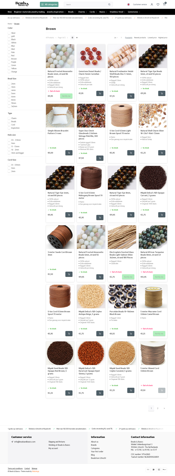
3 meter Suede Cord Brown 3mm (60, 253)
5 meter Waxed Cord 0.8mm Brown (150, 369)
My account (53, 448)
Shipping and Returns (57, 442)
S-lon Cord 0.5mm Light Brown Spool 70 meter (120, 131)
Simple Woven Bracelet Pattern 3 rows (58, 131)
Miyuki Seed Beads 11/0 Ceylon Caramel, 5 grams (121, 369)
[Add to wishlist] (70, 48)
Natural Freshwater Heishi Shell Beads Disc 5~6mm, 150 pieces (121, 74)
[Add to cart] (99, 93)
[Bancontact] (159, 470)
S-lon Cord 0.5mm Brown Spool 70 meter (59, 312)
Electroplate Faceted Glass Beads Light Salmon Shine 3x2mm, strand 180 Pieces (122, 255)
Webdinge (35, 471)
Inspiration (15, 128)
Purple (13, 62)
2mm (13, 84)
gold (13, 36)
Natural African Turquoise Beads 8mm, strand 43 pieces (152, 255)
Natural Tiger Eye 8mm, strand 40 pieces (120, 194)
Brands (94, 445)
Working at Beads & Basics (59, 445)
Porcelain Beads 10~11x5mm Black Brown (122, 312)
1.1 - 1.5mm (15, 146)
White (13, 42)
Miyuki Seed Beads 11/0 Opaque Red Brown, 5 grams (58, 371)
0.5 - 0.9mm (16, 140)
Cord (13, 125)
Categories (95, 448)
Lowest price (152, 38)
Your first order (97, 451)
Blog (93, 455)
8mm (13, 100)
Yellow (14, 68)
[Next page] (164, 408)
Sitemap (34, 468)
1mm (13, 143)
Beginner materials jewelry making (29, 12)
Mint (13, 49)
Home (10, 24)
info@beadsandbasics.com (24, 442)
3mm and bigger (17, 153)
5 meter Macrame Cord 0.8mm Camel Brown (151, 312)
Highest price (162, 38)
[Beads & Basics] (22, 4)
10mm (13, 103)
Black (13, 39)
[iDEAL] (153, 470)
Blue (13, 46)
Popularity (128, 38)
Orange (14, 71)
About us (94, 442)
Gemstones (133, 12)
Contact (27, 468)
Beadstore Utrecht (98, 458)
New (10, 12)
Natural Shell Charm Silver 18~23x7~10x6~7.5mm (152, 131)
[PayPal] (164, 470)
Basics (102, 12)
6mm (13, 96)
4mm (13, 90)
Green (13, 65)
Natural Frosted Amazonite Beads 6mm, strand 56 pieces (91, 255)
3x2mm (14, 106)
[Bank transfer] (148, 470)
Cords (92, 12)
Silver (13, 33)
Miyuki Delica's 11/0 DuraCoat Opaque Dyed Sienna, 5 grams (89, 371)
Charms (81, 12)
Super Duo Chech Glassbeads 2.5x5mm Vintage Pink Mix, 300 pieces (88, 134)
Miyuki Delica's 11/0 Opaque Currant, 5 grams (152, 194)
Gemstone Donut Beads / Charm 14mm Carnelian (90, 72)
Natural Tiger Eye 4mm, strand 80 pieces (58, 194)
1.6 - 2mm (15, 149)
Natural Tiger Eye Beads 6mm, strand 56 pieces (151, 72)
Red (12, 55)
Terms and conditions (15, 468)
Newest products (140, 38)
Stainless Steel (116, 12)
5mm (13, 93)
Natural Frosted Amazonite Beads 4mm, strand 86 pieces (60, 74)
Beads (71, 12)
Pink (13, 52)
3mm (13, 87)
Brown (16, 24)
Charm (13, 118)
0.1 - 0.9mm (15, 165)
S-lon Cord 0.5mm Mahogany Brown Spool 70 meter (90, 195)
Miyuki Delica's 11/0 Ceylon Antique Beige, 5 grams (90, 312)
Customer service (140, 4)
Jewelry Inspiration (55, 12)
